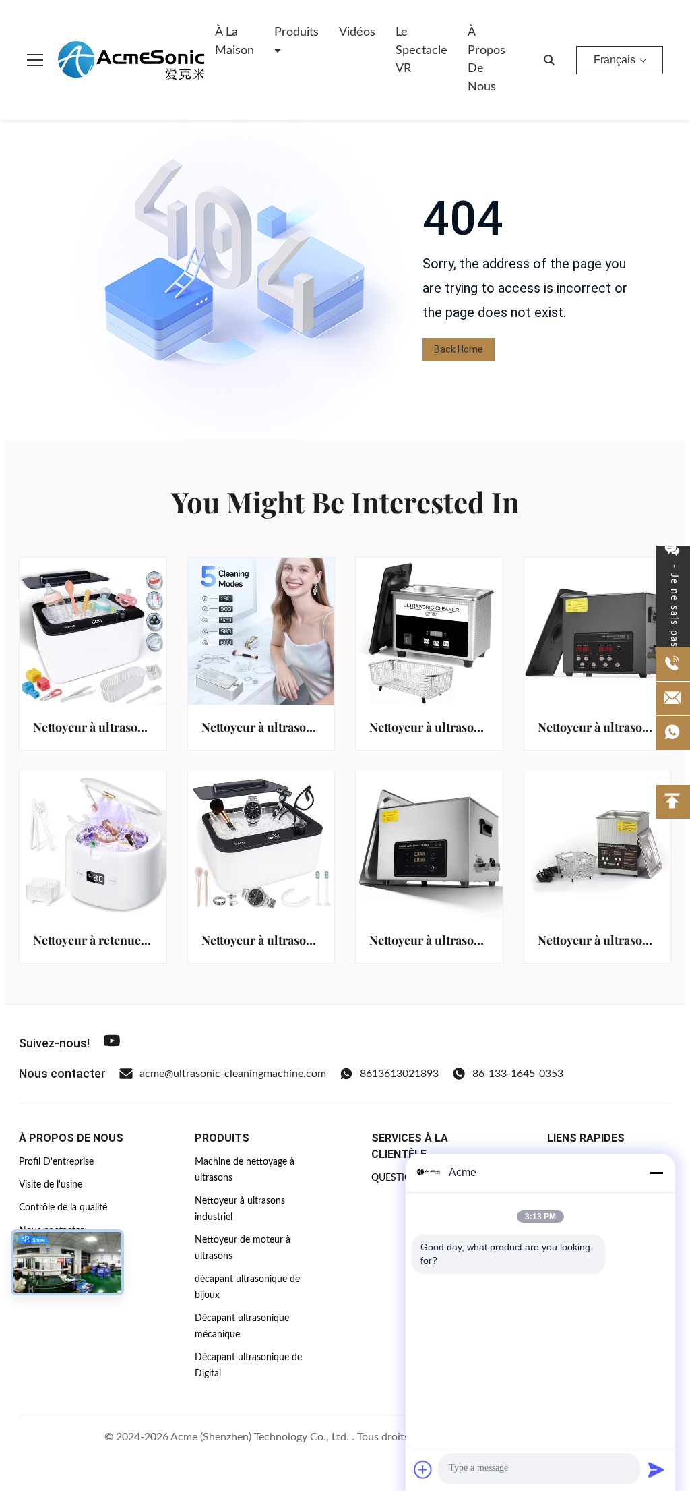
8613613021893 (399, 1073)
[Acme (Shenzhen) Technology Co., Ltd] (131, 60)
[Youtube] (112, 1043)
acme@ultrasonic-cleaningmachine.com (232, 1073)
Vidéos (357, 32)
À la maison (234, 41)
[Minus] (656, 1173)
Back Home (458, 349)
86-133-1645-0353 (517, 1073)
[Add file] (423, 1469)
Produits (296, 32)
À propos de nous (486, 59)
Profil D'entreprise (56, 1162)
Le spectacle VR (421, 50)
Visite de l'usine (50, 1185)
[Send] (656, 1469)
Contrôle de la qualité (63, 1207)
